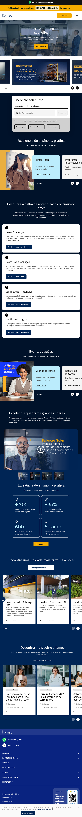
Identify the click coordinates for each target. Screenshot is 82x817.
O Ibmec (6, 753)
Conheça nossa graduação (19, 247)
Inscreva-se (64, 16)
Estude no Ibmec (10, 758)
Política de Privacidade (44, 809)
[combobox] (36, 113)
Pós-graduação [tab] (33, 106)
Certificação (53, 127)
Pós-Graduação (36, 127)
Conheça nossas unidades (41, 568)
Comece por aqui (10, 777)
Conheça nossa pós (16, 277)
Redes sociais (8, 768)
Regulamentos (7, 801)
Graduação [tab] (18, 106)
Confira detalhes (71, 386)
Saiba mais (40, 385)
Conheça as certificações (18, 304)
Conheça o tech (42, 174)
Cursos (5, 763)
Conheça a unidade (13, 621)
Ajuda (5, 772)
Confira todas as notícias (42, 660)
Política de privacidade (10, 794)
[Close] (79, 807)
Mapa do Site (7, 798)
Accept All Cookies (28, 813)
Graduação (20, 127)
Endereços (7, 782)
